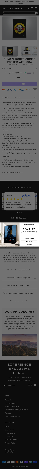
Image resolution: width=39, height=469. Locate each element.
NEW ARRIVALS (29, 244)
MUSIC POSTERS (29, 241)
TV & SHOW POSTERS (29, 238)
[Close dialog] (38, 223)
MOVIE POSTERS (29, 236)
